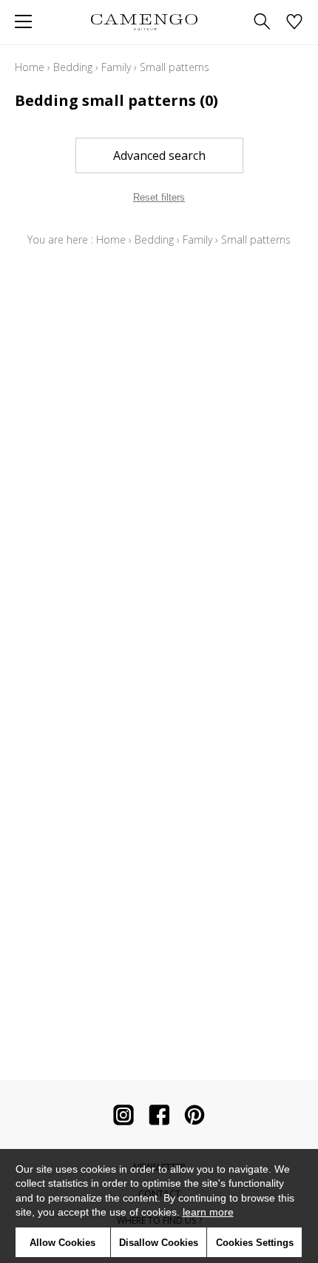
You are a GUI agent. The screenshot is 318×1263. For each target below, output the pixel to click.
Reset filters (159, 197)
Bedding (72, 67)
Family (116, 67)
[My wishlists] (294, 22)
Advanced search (159, 155)
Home (29, 67)
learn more (208, 1212)
